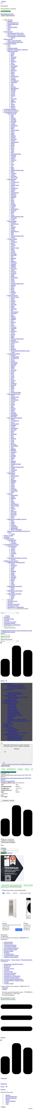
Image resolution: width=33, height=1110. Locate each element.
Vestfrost (13, 58)
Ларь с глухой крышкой (14, 40)
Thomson (13, 264)
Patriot (12, 556)
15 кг (8, 46)
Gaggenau (13, 273)
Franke (13, 127)
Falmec (13, 306)
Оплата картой (8, 971)
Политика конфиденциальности (13, 979)
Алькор (13, 549)
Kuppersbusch (15, 88)
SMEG (13, 73)
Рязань (9, 25)
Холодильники (8, 31)
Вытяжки (10, 494)
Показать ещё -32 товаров (8, 842)
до (1, 851)
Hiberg (13, 134)
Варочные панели (12, 295)
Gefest (12, 280)
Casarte (13, 175)
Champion (13, 543)
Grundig (13, 78)
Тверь (9, 28)
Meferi (12, 523)
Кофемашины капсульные (14, 590)
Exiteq (12, 133)
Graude (13, 468)
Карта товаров (16, 960)
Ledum (13, 158)
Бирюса (13, 106)
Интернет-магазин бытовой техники (12, 764)
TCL (12, 103)
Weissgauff (14, 242)
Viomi (12, 440)
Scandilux (13, 119)
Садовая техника (9, 538)
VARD (13, 69)
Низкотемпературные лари (15, 42)
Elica (12, 321)
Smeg (12, 225)
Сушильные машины (10, 109)
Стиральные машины (10, 43)
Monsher (13, 462)
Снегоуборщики (12, 546)
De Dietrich (14, 82)
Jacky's (13, 131)
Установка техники (13, 605)
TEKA (13, 368)
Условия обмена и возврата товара (14, 980)
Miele (12, 233)
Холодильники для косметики (16, 34)
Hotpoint (13, 87)
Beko (12, 55)
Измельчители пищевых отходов (16, 519)
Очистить (9, 853)
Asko (12, 115)
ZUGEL (13, 91)
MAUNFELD (15, 76)
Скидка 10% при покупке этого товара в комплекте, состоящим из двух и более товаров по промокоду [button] (16, 747)
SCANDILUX (15, 81)
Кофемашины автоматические (16, 562)
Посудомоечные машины (11, 110)
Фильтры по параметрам (9, 772)
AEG (12, 84)
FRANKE (13, 444)
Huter (12, 555)
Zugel (12, 149)
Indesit (12, 388)
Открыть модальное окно (7, 15)
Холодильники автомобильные (16, 36)
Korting (13, 64)
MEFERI (13, 90)
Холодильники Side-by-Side (15, 33)
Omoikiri (13, 525)
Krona (12, 289)
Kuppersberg (14, 66)
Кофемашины (11, 473)
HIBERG (13, 101)
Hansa (12, 148)
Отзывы (6, 982)
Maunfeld (13, 155)
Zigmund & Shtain (16, 154)
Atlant (12, 151)
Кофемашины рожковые (14, 593)
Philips (12, 574)
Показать (3, 853)
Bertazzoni (14, 139)
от (1, 849)
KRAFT (13, 95)
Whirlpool (13, 173)
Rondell (13, 579)
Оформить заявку (6, 11)
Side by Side (14, 177)
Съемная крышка (12, 48)
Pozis (12, 167)
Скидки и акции (9, 983)
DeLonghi (13, 57)
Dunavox (13, 227)
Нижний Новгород (12, 24)
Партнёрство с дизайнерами (15, 607)
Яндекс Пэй (7, 965)
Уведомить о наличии (8, 800)
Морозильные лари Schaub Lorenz (11, 885)
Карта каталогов (5, 960)
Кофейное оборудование (11, 561)
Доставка (10, 602)
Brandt (12, 274)
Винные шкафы (12, 221)
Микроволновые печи (13, 394)
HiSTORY (14, 70)
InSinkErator (14, 528)
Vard (12, 256)
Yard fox (13, 541)
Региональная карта (26, 960)
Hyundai (13, 67)
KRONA (13, 136)
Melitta (13, 587)
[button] (7, 840)
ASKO (13, 52)
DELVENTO (14, 446)
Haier (12, 63)
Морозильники (8, 39)
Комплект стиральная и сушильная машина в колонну (17, 50)
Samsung (13, 79)
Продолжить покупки (7, 14)
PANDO (13, 222)
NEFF (12, 172)
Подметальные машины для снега (17, 558)
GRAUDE (14, 98)
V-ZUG (13, 282)
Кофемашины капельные (14, 586)
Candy (12, 75)
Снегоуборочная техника (11, 544)
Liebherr (13, 137)
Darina (12, 286)
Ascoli (12, 164)
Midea (12, 60)
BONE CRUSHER (16, 529)
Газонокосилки (11, 540)
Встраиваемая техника (10, 112)
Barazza (13, 261)
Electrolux (13, 61)
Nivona (13, 564)
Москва (10, 19)
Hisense (13, 107)
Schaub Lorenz (15, 130)
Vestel (12, 100)
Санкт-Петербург (12, 27)
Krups (12, 581)
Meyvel (13, 37)
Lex (12, 163)
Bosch (12, 54)
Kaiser (12, 596)
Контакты (10, 599)
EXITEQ (13, 206)
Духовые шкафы (12, 239)
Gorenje (13, 93)
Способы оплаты (12, 601)
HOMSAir (14, 383)
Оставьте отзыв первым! (8, 781)
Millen (12, 169)
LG (12, 97)
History (13, 145)
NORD (13, 104)
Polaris (12, 580)
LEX (12, 85)
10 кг (8, 45)
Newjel (13, 550)
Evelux (13, 72)
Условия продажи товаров (11, 977)
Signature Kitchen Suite (17, 170)
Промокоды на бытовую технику (13, 964)
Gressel (13, 94)
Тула (8, 30)
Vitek (12, 583)
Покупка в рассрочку (13, 604)
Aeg (12, 166)
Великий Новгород (13, 22)
